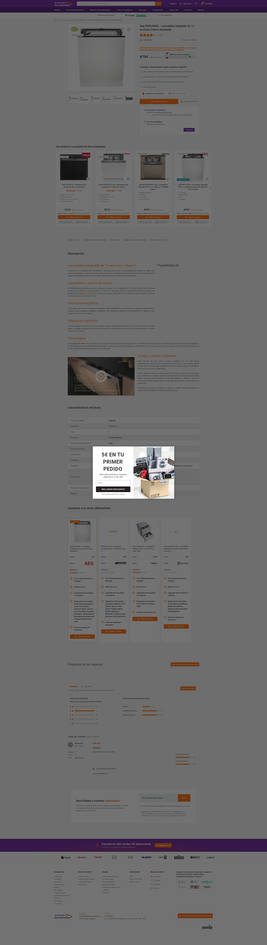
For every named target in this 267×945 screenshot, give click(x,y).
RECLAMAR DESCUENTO (113, 489)
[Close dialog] (171, 449)
